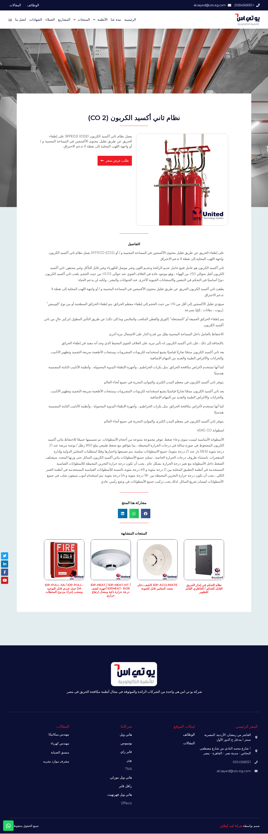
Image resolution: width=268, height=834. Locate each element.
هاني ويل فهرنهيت (119, 795)
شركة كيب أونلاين (231, 826)
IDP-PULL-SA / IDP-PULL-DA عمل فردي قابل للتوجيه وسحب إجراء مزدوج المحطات (64, 588)
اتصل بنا (20, 20)
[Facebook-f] (4, 572)
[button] (145, 513)
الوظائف (33, 5)
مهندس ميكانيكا (59, 734)
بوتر (129, 760)
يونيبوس (126, 743)
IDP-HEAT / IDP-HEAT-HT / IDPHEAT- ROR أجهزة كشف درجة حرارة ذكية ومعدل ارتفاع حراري (111, 590)
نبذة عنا (116, 20)
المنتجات (84, 20)
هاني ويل (126, 735)
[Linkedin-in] (4, 564)
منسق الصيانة (60, 752)
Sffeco (126, 803)
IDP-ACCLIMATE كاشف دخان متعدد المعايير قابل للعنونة (157, 586)
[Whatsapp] (8, 825)
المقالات (15, 5)
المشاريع (64, 20)
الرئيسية (130, 20)
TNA (128, 769)
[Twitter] (4, 555)
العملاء (50, 20)
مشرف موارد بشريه (56, 761)
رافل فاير (125, 786)
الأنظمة (102, 20)
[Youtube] (4, 580)
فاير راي (126, 752)
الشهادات (35, 20)
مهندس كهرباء (60, 743)
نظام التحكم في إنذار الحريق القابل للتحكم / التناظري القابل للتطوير (204, 588)
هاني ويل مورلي (121, 777)
